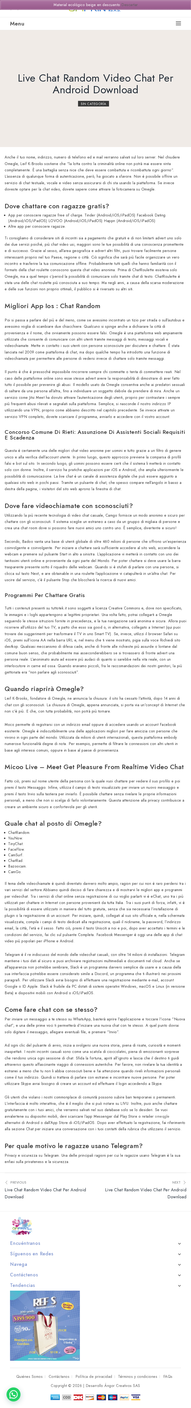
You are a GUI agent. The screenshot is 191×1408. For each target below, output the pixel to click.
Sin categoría (93, 103)
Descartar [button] (129, 4)
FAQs (168, 1376)
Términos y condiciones (137, 1376)
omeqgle (162, 1116)
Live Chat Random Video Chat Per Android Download (96, 84)
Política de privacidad (93, 1376)
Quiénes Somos (29, 1376)
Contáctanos (59, 1376)
